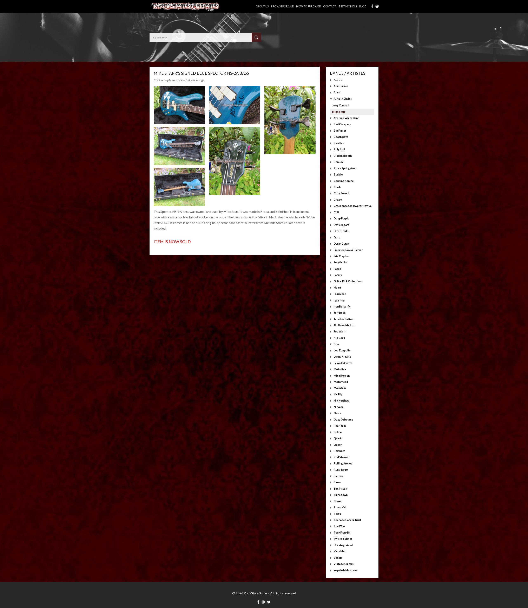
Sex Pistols (341, 488)
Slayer (338, 501)
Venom (338, 557)
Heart (337, 287)
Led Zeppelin (342, 350)
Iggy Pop (339, 300)
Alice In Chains (343, 98)
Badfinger (340, 130)
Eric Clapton (341, 256)
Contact (329, 6)
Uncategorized (343, 545)
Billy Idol (339, 149)
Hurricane (340, 294)
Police (338, 432)
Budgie (338, 174)
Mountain (340, 388)
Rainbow (339, 450)
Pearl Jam (340, 426)
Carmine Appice (344, 181)
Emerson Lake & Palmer (348, 250)
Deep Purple (341, 218)
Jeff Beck (339, 313)
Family (338, 275)
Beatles (339, 143)
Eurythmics (341, 262)
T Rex (337, 513)
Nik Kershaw (341, 400)
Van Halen (340, 551)
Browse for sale (282, 6)
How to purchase (308, 6)
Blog (363, 6)
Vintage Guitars (344, 564)
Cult (336, 212)
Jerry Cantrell (340, 105)
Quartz (338, 438)
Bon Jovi (339, 162)
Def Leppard (341, 224)
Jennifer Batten (343, 319)
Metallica (340, 369)
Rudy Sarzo (341, 469)
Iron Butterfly (342, 306)
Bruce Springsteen (345, 168)
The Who (339, 526)
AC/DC (338, 79)
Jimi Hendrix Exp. (344, 325)
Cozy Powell (341, 193)
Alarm (337, 92)
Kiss (336, 344)
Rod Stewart (342, 457)
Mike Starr (338, 111)
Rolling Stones (343, 463)
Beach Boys (341, 137)
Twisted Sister (343, 539)
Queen (338, 444)
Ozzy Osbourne (343, 419)
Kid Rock (339, 337)
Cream (338, 199)
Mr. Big (338, 394)
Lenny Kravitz (342, 356)
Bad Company (342, 124)
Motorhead (341, 382)
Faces (337, 268)
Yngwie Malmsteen (345, 570)
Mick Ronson (342, 375)
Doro (337, 237)
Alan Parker (341, 86)
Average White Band (346, 118)
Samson (338, 476)
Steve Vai (340, 507)
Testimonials (348, 6)
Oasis (337, 413)
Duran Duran (341, 243)
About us (262, 6)
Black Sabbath (343, 155)
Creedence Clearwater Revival (353, 206)
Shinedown (341, 495)
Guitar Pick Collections (348, 281)
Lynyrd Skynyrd (343, 363)
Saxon (337, 482)
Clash (337, 187)
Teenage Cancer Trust (347, 520)
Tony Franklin (342, 532)
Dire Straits (341, 231)
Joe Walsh (340, 331)
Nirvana (338, 407)
